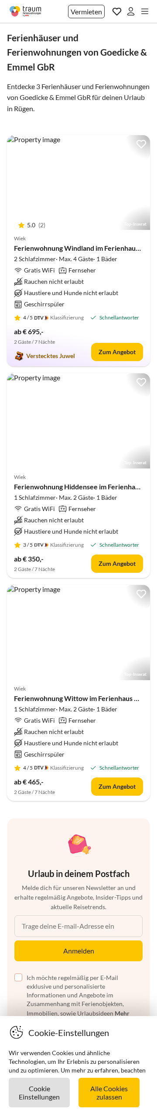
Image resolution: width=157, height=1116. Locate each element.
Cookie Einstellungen (39, 1092)
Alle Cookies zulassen (109, 1092)
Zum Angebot (117, 351)
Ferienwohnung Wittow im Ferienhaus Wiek (82, 698)
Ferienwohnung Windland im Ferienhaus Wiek (85, 248)
